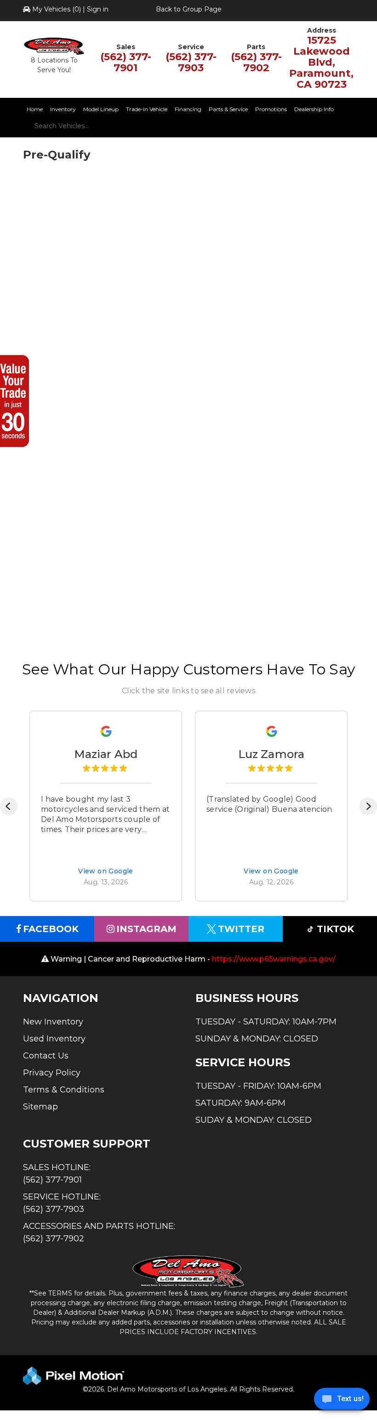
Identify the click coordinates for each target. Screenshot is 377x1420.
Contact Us (46, 1056)
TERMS (60, 1293)
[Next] (368, 806)
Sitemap (40, 1107)
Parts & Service (228, 109)
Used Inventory (54, 1039)
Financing (188, 109)
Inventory (63, 109)
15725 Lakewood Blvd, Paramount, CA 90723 (321, 62)
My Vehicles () (56, 9)
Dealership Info (314, 109)
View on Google (105, 871)
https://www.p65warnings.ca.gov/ (274, 959)
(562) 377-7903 (191, 62)
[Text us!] (342, 1401)
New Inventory (53, 1022)
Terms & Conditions (63, 1090)
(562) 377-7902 (256, 62)
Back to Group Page (189, 9)
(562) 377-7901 (125, 62)
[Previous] (8, 806)
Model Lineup (101, 109)
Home (35, 109)
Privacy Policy (51, 1073)
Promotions (271, 109)
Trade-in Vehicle (146, 109)
